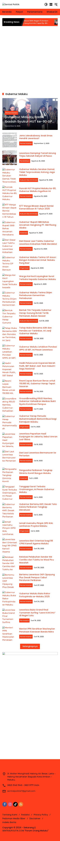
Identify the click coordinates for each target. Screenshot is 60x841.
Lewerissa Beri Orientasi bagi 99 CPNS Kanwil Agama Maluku (36, 542)
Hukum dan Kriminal (28, 180)
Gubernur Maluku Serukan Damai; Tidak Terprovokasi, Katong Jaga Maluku (37, 172)
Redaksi (25, 814)
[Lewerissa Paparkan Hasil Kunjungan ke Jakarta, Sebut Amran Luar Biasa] (9, 439)
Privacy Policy (41, 814)
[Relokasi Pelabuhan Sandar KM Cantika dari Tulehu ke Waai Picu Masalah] (9, 563)
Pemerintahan (11, 113)
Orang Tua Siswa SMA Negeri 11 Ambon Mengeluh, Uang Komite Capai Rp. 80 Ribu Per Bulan (23, 22)
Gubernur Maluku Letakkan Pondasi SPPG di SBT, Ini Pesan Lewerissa (38, 348)
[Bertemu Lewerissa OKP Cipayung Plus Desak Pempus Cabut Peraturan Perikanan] (9, 580)
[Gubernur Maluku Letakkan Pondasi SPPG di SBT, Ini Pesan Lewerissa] (9, 351)
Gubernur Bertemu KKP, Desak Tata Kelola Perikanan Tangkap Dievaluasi (38, 507)
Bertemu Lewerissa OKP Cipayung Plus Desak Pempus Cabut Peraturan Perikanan (37, 577)
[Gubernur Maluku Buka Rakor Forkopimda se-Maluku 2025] (9, 598)
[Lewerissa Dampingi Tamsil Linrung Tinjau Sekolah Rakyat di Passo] (9, 157)
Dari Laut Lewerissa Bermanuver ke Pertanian (37, 454)
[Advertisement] (30, 59)
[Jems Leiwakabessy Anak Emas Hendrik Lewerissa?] (9, 140)
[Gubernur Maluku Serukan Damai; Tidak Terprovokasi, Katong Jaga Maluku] (9, 175)
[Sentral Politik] (10, 4)
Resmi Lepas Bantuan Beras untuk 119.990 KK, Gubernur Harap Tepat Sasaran (37, 383)
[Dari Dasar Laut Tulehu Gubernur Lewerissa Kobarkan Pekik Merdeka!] (9, 245)
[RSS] (20, 804)
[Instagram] (10, 804)
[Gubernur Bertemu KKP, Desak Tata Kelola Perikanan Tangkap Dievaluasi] (9, 510)
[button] (46, 4)
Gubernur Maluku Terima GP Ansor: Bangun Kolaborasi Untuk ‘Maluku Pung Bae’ (37, 260)
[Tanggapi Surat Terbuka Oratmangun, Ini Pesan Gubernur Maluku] (9, 492)
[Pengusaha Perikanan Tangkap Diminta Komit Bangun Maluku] (9, 475)
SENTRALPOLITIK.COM (13, 830)
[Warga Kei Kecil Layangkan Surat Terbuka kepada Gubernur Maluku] (9, 281)
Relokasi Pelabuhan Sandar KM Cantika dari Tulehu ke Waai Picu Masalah (36, 559)
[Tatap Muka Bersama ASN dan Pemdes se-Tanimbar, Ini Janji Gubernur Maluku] (9, 334)
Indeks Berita (9, 822)
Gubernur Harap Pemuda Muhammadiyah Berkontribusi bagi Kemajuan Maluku (37, 419)
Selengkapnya (30, 646)
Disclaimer (34, 818)
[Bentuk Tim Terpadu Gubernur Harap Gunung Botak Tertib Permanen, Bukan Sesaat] (9, 316)
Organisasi (24, 268)
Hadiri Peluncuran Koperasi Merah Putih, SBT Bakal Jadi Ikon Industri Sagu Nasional (37, 366)
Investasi (23, 233)
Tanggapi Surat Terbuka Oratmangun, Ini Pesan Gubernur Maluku (36, 489)
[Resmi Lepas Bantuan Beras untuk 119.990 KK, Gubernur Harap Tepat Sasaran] (9, 386)
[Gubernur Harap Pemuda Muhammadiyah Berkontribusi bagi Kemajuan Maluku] (9, 422)
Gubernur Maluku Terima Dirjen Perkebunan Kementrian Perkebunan (35, 295)
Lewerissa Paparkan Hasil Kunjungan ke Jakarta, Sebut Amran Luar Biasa (38, 436)
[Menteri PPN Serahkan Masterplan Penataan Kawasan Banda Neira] (9, 633)
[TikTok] (15, 804)
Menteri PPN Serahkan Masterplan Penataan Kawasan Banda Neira (37, 630)
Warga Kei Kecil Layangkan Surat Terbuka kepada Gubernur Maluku (37, 278)
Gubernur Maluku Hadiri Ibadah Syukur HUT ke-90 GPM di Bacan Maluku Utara (30, 119)
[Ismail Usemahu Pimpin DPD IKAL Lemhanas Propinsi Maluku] (9, 527)
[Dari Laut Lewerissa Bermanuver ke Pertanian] (9, 457)
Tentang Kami (9, 814)
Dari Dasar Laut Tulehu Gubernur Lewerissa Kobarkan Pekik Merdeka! (38, 242)
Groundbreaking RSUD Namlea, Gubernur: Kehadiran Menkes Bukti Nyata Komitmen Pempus (37, 401)
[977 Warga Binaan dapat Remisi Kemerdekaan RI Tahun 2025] (9, 210)
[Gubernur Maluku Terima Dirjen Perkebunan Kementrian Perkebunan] (9, 298)
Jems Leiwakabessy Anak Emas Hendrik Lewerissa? (35, 137)
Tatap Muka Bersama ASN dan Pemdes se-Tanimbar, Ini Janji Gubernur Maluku (35, 330)
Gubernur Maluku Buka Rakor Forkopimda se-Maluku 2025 (34, 595)
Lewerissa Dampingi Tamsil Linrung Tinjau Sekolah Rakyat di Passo (37, 155)
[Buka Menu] (51, 4)
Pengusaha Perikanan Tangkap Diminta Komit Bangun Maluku (35, 472)
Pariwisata (24, 620)
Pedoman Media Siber (13, 818)
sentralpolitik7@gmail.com (21, 791)
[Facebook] (4, 804)
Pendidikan (24, 161)
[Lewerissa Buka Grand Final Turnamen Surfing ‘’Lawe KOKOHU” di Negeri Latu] (9, 615)
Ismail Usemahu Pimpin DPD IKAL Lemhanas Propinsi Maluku (36, 525)
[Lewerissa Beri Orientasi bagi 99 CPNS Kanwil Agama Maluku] (9, 545)
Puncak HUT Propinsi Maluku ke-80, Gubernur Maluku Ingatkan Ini (37, 190)
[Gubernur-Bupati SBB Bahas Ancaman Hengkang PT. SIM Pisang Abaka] (9, 228)
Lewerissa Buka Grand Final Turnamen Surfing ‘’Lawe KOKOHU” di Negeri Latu (37, 612)
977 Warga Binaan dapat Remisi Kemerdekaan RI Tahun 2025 (36, 207)
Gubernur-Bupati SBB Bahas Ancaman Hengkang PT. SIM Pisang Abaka (37, 225)
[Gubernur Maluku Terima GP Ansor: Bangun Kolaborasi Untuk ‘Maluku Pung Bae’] (9, 263)
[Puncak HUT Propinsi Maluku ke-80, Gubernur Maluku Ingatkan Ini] (9, 193)
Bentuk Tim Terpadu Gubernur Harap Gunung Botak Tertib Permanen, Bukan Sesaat (35, 313)
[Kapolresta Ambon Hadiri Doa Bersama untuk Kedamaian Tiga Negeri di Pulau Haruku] (48, 22)
